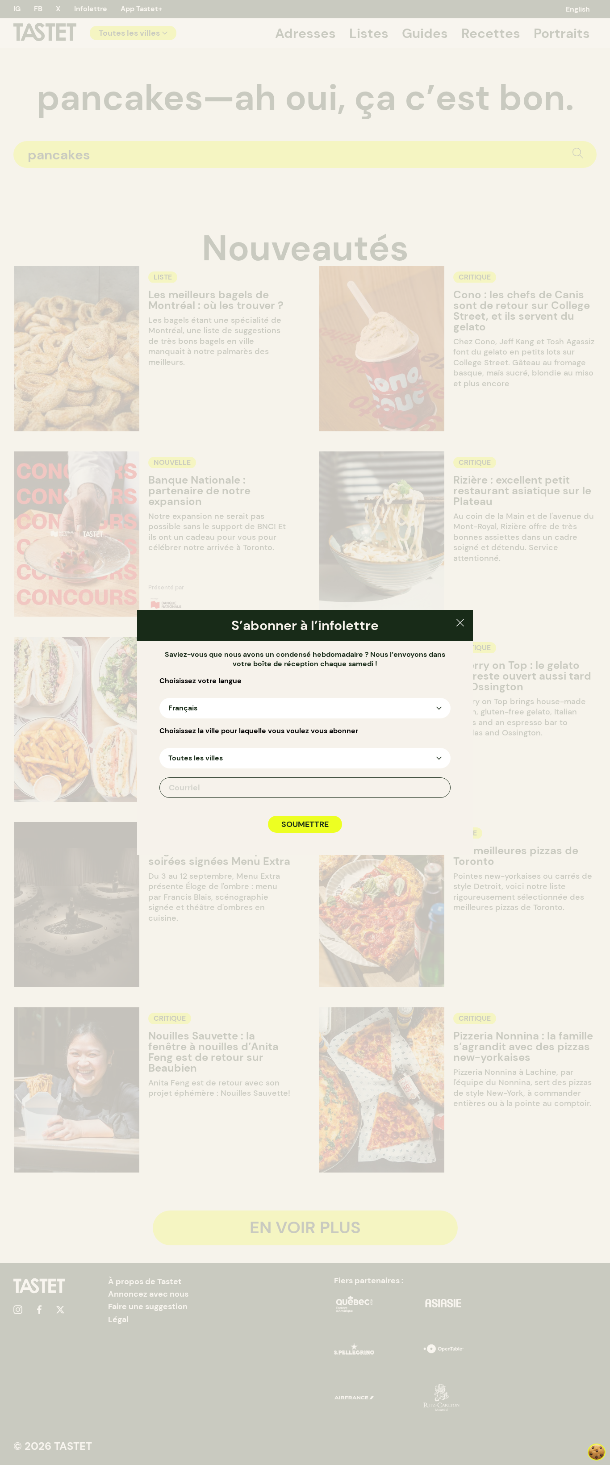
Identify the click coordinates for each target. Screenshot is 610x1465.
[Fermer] (460, 624)
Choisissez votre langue (200, 681)
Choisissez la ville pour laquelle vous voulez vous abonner (258, 731)
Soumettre (305, 824)
